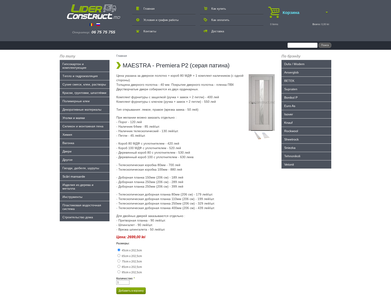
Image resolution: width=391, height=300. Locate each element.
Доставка (217, 31)
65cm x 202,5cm (131, 256)
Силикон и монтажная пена (82, 126)
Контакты (149, 31)
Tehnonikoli (292, 156)
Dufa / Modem (294, 64)
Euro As (289, 106)
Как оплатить (220, 20)
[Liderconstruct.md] (94, 12)
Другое (67, 160)
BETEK (289, 81)
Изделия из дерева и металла (77, 186)
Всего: (316, 24)
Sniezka (290, 148)
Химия (67, 134)
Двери (67, 151)
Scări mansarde (73, 176)
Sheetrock (291, 139)
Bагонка (68, 143)
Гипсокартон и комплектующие (74, 65)
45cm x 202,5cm (131, 250)
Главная (149, 8)
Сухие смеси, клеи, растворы (84, 84)
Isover (288, 114)
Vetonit (289, 164)
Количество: (125, 278)
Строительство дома (77, 217)
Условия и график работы (161, 20)
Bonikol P (291, 97)
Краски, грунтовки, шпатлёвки (84, 93)
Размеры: (122, 243)
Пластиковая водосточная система (81, 207)
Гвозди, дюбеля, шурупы (80, 168)
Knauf (288, 122)
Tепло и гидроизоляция (80, 76)
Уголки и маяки (73, 118)
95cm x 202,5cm (131, 272)
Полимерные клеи (76, 101)
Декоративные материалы (81, 109)
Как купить (218, 8)
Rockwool (291, 131)
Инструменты (72, 197)
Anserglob (291, 72)
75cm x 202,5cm (131, 261)
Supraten (290, 89)
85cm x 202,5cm (131, 267)
